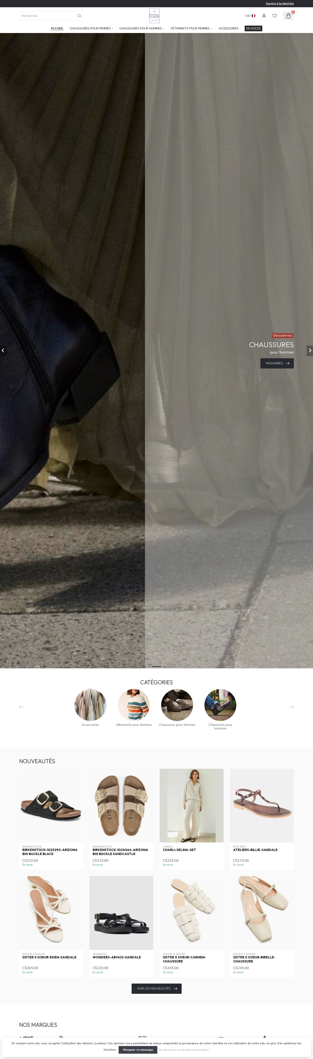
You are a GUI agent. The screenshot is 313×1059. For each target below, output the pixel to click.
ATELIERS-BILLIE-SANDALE (255, 850)
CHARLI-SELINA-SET (179, 850)
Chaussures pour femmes (90, 28)
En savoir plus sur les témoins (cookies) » (184, 1050)
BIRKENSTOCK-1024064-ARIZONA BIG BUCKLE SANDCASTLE (120, 852)
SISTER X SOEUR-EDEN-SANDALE (49, 957)
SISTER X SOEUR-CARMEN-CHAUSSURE (184, 959)
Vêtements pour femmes (190, 28)
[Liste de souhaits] (275, 16)
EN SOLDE (253, 28)
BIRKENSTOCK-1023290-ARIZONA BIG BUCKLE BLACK (50, 852)
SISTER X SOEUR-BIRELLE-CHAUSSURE (254, 959)
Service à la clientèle (280, 4)
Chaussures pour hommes (140, 28)
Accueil (57, 28)
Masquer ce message (138, 1050)
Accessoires (228, 28)
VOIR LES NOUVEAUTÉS (154, 989)
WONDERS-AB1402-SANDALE (117, 957)
